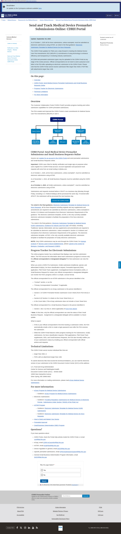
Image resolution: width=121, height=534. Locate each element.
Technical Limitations (41, 91)
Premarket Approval (40, 422)
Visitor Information (60, 507)
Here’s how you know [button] (31, 0)
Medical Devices (12, 20)
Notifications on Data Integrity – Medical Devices (12, 49)
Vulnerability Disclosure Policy (60, 519)
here (40, 8)
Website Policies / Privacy (60, 511)
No (44, 475)
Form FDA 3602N (71, 309)
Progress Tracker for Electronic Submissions (48, 88)
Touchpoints (74, 484)
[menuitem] (107, 39)
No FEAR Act (60, 515)
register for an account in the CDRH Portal (53, 158)
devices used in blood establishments (51, 244)
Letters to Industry (12, 43)
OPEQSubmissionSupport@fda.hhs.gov (73, 452)
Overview (37, 80)
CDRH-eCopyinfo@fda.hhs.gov (53, 442)
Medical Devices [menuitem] (104, 45)
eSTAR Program (39, 405)
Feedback (119, 265)
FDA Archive (20, 507)
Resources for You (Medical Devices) (27, 20)
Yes (45, 470)
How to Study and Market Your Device (46, 419)
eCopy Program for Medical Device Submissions (50, 390)
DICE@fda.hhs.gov (63, 448)
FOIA (100, 507)
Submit (44, 481)
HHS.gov (100, 511)
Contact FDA (10, 527)
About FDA (20, 511)
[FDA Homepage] (9, 15)
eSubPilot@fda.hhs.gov (51, 445)
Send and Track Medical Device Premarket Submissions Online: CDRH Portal (13, 58)
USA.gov (100, 515)
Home (3, 20)
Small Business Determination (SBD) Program (49, 425)
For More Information (41, 95)
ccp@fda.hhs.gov (40, 439)
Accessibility (20, 515)
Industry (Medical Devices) (46, 20)
